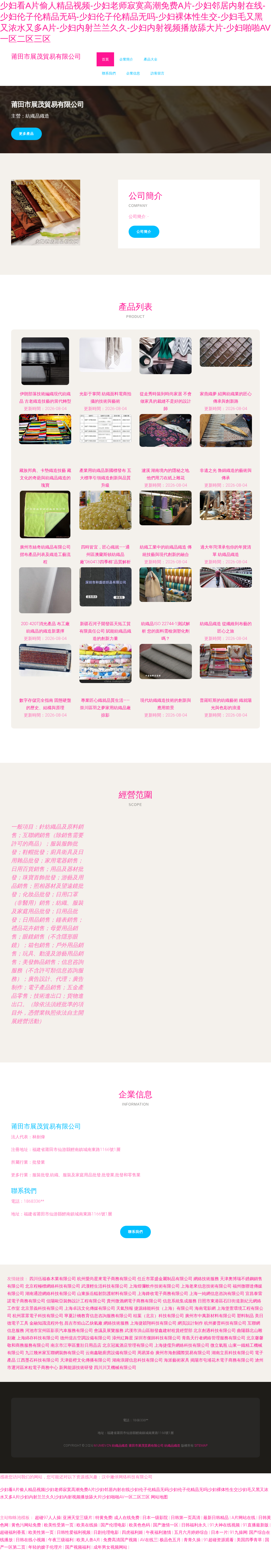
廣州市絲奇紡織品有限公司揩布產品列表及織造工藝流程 (45, 554)
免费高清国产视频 (120, 1539)
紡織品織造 (120, 1445)
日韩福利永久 (194, 1524)
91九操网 (238, 1532)
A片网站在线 (244, 1517)
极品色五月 (171, 1539)
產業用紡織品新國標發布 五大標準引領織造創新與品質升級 (105, 478)
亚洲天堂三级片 (78, 1517)
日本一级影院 (155, 1517)
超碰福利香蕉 (13, 1532)
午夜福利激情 (159, 1532)
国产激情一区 (166, 1524)
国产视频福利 (78, 1547)
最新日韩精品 (216, 1517)
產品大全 (150, 59)
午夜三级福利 (61, 1539)
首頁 (105, 59)
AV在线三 (149, 1539)
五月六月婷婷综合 (191, 1532)
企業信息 (133, 73)
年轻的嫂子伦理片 (45, 1547)
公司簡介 (144, 232)
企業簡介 (126, 59)
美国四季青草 (250, 1539)
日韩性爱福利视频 (74, 1532)
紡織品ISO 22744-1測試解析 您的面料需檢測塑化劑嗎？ (165, 631)
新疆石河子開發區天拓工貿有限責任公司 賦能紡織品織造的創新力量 (105, 631)
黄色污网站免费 (26, 1524)
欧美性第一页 (41, 1532)
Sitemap (201, 1445)
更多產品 (26, 134)
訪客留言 (157, 73)
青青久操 (193, 1539)
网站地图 (159, 1496)
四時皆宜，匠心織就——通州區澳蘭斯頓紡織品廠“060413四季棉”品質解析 (105, 554)
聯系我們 (109, 73)
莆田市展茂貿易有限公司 (46, 1126)
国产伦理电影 (114, 1524)
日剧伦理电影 (106, 1532)
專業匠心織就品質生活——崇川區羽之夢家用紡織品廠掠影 (105, 708)
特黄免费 (103, 1517)
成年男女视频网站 (110, 1547)
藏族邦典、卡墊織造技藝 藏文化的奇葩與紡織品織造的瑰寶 (45, 478)
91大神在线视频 (225, 1524)
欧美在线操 (87, 1524)
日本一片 (219, 1532)
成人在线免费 (127, 1517)
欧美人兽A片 (88, 1539)
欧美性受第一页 (59, 1524)
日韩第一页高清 (186, 1517)
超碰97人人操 (48, 1517)
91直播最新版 (256, 1524)
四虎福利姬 (133, 1532)
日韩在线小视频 (31, 1539)
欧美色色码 (140, 1524)
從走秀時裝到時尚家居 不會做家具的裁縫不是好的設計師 (166, 401)
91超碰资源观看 (219, 1539)
